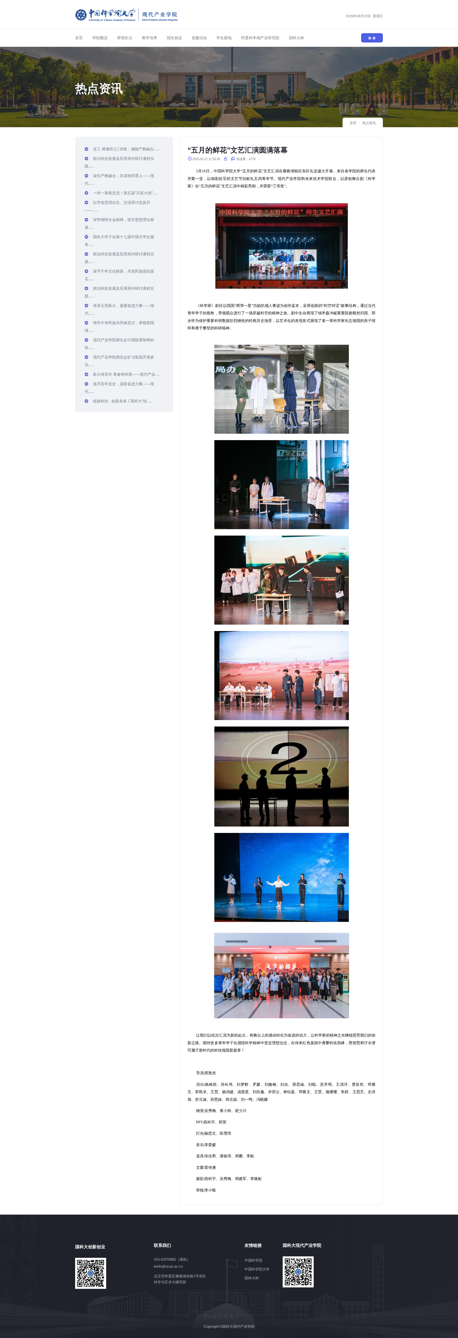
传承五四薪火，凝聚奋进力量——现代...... (119, 309)
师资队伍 (124, 38)
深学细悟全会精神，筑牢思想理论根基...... (119, 223)
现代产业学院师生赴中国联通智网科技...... (119, 344)
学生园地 (224, 38)
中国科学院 (253, 1260)
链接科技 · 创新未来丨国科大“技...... (123, 401)
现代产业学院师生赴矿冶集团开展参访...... (119, 361)
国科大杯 (296, 38)
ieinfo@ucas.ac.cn (168, 1266)
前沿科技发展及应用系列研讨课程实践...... (119, 162)
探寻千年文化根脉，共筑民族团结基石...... (119, 275)
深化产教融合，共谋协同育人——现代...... (119, 179)
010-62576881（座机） (172, 1259)
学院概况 (100, 38)
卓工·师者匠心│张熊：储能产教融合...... (126, 149)
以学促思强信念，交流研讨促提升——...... (117, 206)
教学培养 (149, 38)
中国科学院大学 (257, 1269)
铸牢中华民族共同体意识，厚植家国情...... (119, 326)
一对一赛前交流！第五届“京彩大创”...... (125, 193)
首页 (79, 38)
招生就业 (174, 38)
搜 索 (372, 38)
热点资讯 (369, 123)
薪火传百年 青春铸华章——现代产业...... (127, 374)
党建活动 (199, 38)
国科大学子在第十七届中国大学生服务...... (119, 241)
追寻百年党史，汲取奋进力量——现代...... (119, 388)
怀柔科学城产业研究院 (260, 38)
